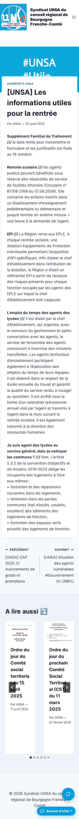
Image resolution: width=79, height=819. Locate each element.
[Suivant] (66, 687)
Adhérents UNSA (20, 83)
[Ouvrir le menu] (74, 17)
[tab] (31, 757)
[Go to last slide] (12, 687)
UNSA (17, 123)
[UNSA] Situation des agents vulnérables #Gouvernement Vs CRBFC (59, 565)
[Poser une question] (68, 794)
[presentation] (20, 631)
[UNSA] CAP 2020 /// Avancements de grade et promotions (20, 565)
